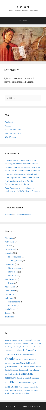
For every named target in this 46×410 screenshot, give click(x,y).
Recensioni (26, 382)
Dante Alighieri (18, 347)
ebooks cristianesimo (23, 359)
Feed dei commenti (13, 133)
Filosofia (9, 253)
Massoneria (10, 287)
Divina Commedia (28, 347)
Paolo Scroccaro (32, 378)
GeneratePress (35, 406)
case (20, 343)
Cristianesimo (14, 302)
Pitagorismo (16, 260)
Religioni (9, 298)
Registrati (9, 122)
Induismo (12, 305)
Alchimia (9, 238)
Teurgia (8, 313)
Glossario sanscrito (22, 214)
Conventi (25, 343)
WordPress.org (11, 137)
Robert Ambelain (10, 390)
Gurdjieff (8, 370)
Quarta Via (9, 294)
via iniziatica (19, 393)
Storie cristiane (14, 268)
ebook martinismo (13, 354)
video (26, 393)
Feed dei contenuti (13, 129)
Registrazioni (36, 383)
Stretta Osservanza (31, 390)
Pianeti (7, 383)
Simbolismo (10, 309)
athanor (8, 214)
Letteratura (9, 264)
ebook (15, 351)
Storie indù (13, 272)
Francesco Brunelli (18, 366)
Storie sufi (12, 275)
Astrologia (9, 242)
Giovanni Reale (34, 366)
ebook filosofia (26, 350)
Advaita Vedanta (11, 340)
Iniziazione (23, 370)
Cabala (8, 245)
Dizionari (36, 347)
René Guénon (11, 386)
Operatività (20, 378)
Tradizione (9, 317)
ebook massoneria (28, 355)
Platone (15, 382)
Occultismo (10, 290)
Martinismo (10, 279)
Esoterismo (10, 249)
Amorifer (20, 340)
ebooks (10, 359)
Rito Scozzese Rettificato (28, 387)
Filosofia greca (14, 257)
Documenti (9, 351)
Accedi (8, 126)
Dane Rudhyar (9, 347)
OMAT (11, 283)
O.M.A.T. (23, 7)
